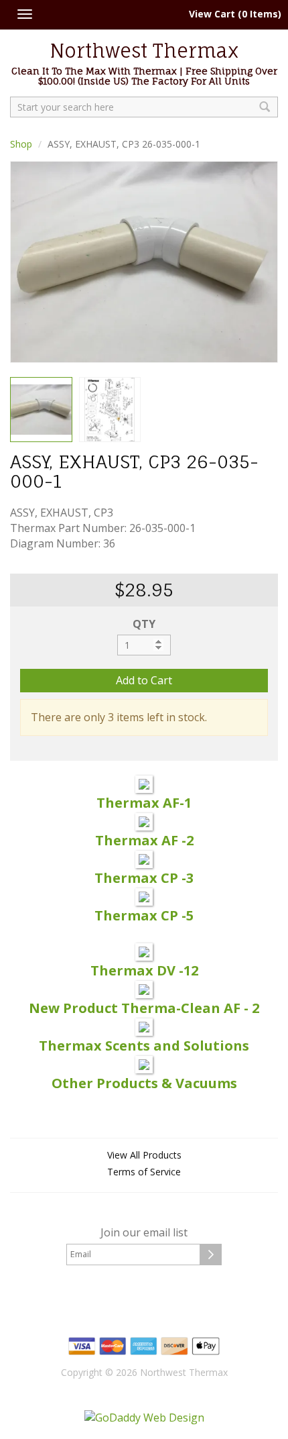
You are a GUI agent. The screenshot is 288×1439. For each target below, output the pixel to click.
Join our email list (144, 1232)
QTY (144, 624)
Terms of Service (144, 1171)
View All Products (144, 1155)
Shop (21, 144)
